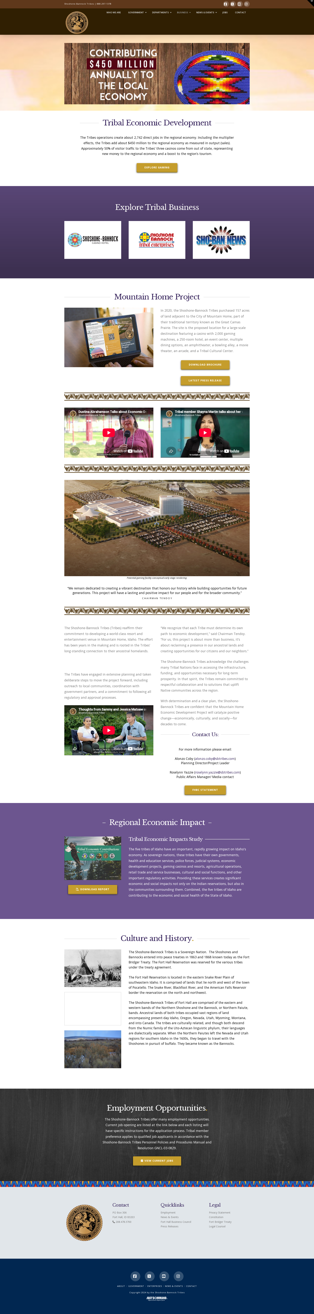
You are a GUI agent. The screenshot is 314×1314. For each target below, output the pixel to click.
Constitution (216, 1217)
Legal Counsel (217, 1226)
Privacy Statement (219, 1212)
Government (136, 1286)
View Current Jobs (158, 1160)
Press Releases (169, 1226)
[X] (233, 4)
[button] (310, 3)
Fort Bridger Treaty (220, 1222)
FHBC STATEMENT (205, 790)
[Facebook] (226, 4)
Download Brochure (205, 364)
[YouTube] (240, 4)
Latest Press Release (205, 380)
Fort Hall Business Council (176, 1222)
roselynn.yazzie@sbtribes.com (217, 772)
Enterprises (154, 1286)
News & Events (170, 1217)
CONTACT (191, 1286)
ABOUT (121, 1286)
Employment (168, 1212)
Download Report (94, 889)
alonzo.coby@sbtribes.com (215, 758)
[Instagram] (247, 4)
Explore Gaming (157, 167)
